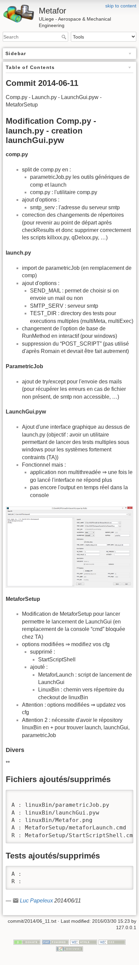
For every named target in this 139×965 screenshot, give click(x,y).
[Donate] (26, 941)
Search (64, 36)
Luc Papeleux (36, 900)
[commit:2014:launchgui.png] (69, 547)
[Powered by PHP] (55, 941)
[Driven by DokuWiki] (69, 948)
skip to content (120, 5)
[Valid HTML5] (83, 941)
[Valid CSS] (112, 941)
